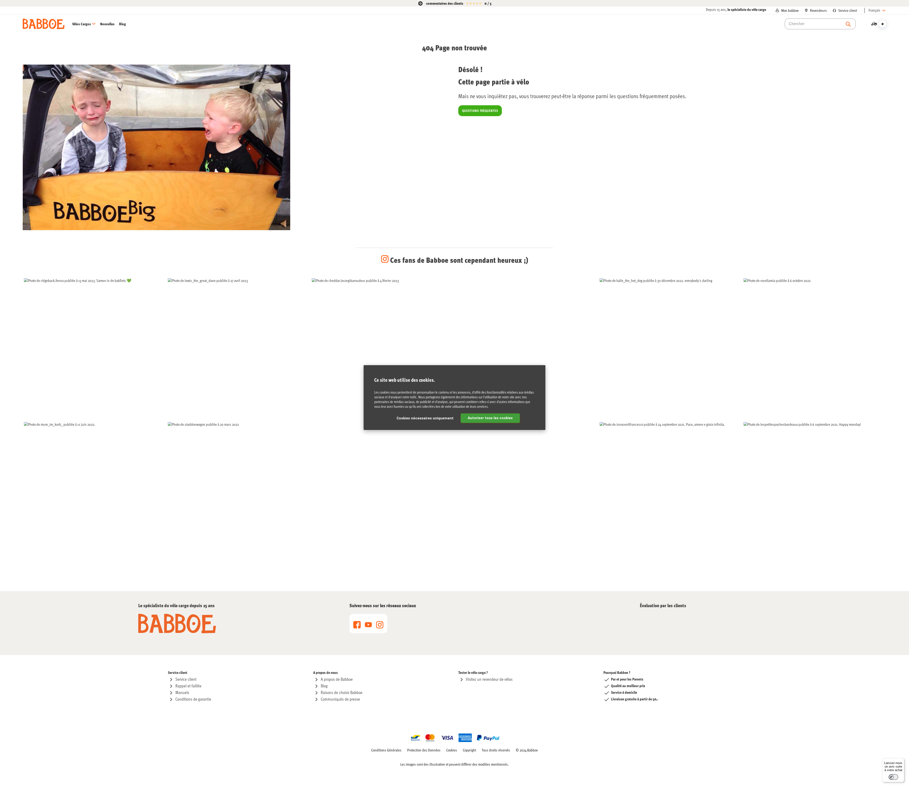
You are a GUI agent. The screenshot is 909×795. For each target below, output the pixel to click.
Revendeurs (818, 10)
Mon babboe (790, 10)
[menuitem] (85, 23)
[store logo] (44, 24)
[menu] (99, 23)
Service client (847, 10)
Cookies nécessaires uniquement (425, 418)
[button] (877, 10)
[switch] (893, 777)
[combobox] (820, 23)
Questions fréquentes (480, 110)
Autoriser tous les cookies (490, 418)
